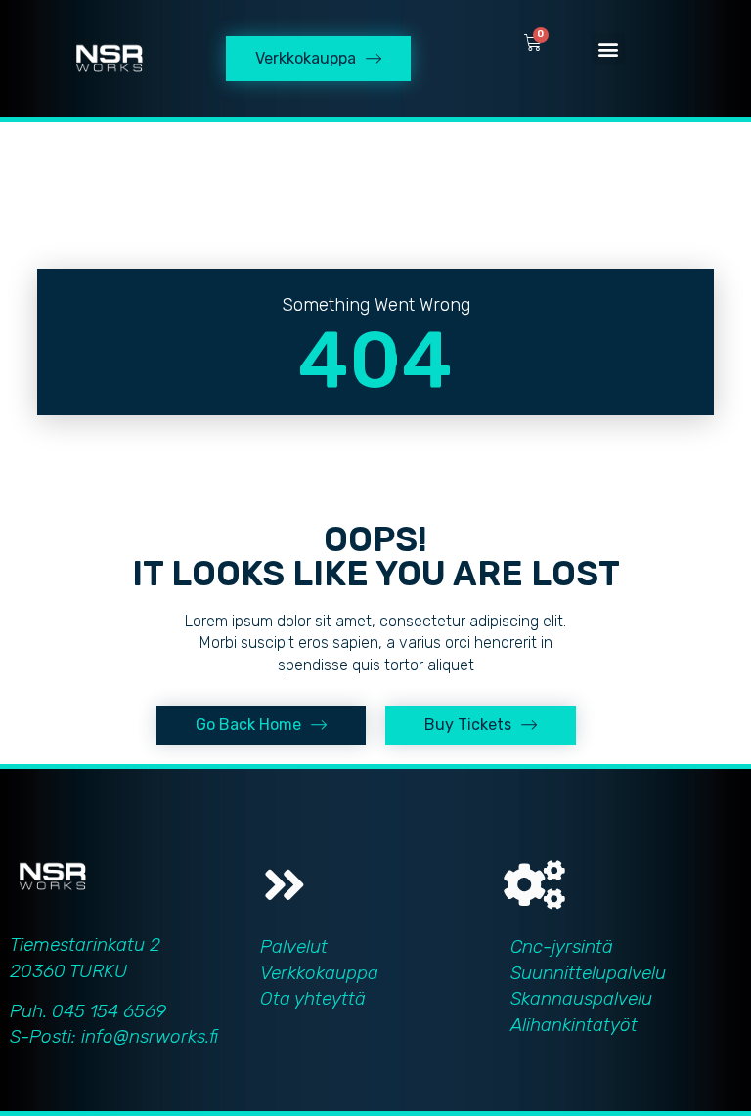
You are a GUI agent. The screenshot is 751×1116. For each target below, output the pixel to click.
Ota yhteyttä (313, 998)
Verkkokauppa (319, 973)
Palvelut (294, 946)
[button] (609, 49)
